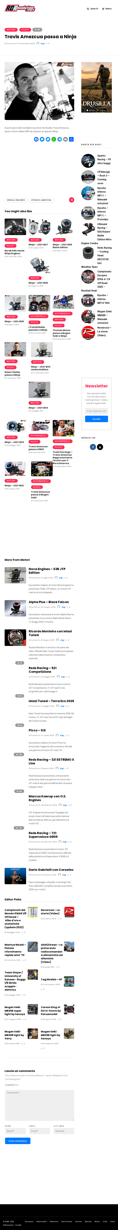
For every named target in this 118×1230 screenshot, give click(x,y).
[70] (15, 582)
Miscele (88, 1222)
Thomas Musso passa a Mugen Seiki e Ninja (61, 333)
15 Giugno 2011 (13, 489)
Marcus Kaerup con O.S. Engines (47, 798)
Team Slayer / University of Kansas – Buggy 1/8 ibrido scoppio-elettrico (15, 981)
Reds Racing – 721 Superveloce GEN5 (43, 835)
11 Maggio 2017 (36, 411)
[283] (42, 475)
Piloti (25, 30)
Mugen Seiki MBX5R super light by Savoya (15, 1010)
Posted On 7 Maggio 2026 (42, 706)
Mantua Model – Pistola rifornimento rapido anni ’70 (15, 950)
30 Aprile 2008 (49, 1019)
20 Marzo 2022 (49, 918)
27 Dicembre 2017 (40, 373)
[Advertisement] (39, 167)
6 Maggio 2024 (13, 932)
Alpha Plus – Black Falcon (49, 602)
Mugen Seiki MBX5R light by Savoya (50, 1035)
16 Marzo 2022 (60, 250)
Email (32, 1126)
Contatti (18, 1225)
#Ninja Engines (16, 200)
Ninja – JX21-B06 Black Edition (62, 246)
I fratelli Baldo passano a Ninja (38, 328)
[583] (39, 310)
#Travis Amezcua (41, 200)
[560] (15, 234)
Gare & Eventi (66, 1222)
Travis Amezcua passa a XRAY (38, 448)
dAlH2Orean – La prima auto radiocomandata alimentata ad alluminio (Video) (52, 953)
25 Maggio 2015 (13, 445)
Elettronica (54, 1222)
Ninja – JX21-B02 (14, 485)
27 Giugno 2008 (13, 1019)
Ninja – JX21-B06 (38, 282)
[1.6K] (39, 272)
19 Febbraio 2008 (50, 1043)
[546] (15, 355)
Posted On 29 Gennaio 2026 (43, 842)
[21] (15, 645)
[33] (15, 615)
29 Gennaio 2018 (38, 333)
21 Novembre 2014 (62, 466)
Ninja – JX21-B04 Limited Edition (40, 368)
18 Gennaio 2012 (37, 452)
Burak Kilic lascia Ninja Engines (14, 252)
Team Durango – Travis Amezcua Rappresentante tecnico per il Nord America (63, 458)
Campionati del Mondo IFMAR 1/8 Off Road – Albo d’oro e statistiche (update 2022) (15, 918)
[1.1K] (42, 356)
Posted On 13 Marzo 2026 (42, 768)
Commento (12, 1085)
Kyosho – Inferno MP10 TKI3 (103, 299)
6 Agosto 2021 (36, 286)
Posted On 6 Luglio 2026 (41, 578)
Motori (11, 30)
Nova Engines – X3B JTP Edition (47, 571)
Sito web (59, 1126)
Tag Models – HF (51, 979)
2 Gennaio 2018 (13, 378)
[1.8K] (63, 234)
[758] (15, 431)
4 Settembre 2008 (51, 984)
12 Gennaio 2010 (40, 500)
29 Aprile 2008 (13, 1043)
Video (112, 1222)
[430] (63, 435)
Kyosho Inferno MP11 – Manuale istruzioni (102, 196)
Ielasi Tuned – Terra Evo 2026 (51, 701)
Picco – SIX (37, 730)
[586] (63, 308)
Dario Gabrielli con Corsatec (51, 870)
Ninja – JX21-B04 (38, 407)
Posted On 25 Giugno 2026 (42, 607)
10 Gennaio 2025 (14, 256)
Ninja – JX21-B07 (38, 244)
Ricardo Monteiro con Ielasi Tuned (50, 633)
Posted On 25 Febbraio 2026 (43, 805)
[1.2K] (15, 475)
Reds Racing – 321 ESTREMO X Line (51, 761)
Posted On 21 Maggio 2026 (42, 677)
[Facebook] (93, 447)
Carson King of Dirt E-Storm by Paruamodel (51, 1010)
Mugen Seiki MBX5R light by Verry (14, 1035)
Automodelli (62, 313)
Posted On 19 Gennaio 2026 (43, 875)
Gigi (42, 43)
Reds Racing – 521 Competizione (43, 670)
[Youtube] (100, 447)
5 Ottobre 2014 (13, 960)
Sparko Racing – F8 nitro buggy (104, 159)
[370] (39, 430)
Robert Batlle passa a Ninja (12, 373)
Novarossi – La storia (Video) (50, 911)
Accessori (29, 1222)
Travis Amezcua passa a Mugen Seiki (40, 494)
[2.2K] (39, 234)
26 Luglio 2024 (36, 247)
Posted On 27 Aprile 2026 (42, 735)
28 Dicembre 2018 (62, 339)
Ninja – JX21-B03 (14, 442)
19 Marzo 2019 (12, 324)
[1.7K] (15, 311)
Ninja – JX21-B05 (14, 321)
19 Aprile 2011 (48, 967)
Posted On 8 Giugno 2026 (42, 640)
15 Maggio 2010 (13, 995)
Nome (8, 1126)
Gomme (78, 1222)
